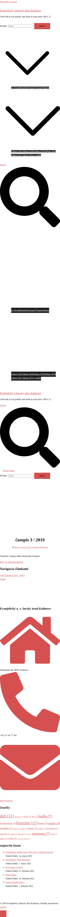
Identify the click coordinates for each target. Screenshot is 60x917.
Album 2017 (16, 155)
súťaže (54, 834)
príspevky (10, 39)
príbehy (41, 828)
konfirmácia (8, 823)
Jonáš (2, 579)
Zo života (15, 88)
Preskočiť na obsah (8, 2)
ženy (27, 839)
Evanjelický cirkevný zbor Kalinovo (20, 10)
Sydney (3, 907)
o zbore (9, 35)
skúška (13, 834)
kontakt (9, 159)
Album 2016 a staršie (31, 155)
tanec (4, 838)
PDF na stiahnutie (8, 562)
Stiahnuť (19, 562)
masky (54, 823)
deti (7, 816)
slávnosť (22, 834)
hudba (45, 816)
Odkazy (45, 88)
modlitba (6, 828)
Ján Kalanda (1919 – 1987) (13, 575)
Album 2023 (16, 151)
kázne (23, 35)
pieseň (24, 828)
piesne (32, 828)
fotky (8, 91)
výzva (20, 839)
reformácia (52, 828)
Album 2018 (50, 151)
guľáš (27, 816)
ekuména (19, 817)
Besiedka (24, 88)
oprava (16, 828)
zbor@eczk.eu (6, 800)
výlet (12, 838)
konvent (27, 822)
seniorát (5, 834)
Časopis (38, 88)
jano (16, 547)
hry (35, 816)
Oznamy (31, 88)
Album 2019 (39, 151)
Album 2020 (27, 151)
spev (28, 834)
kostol (43, 823)
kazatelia (16, 35)
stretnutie (41, 833)
